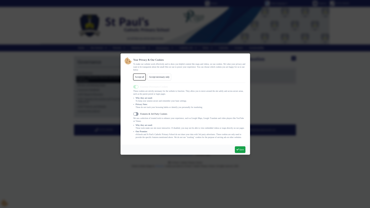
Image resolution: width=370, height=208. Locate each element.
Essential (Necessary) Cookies (154, 87)
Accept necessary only (159, 77)
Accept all (139, 77)
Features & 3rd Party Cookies (153, 114)
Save (241, 149)
